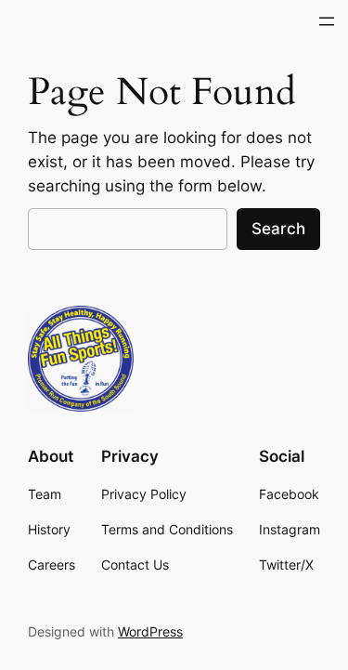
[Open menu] (327, 21)
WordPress (150, 631)
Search (278, 228)
